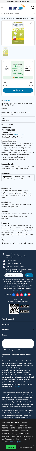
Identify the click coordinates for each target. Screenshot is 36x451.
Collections (10, 18)
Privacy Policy (15, 442)
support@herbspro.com (14, 263)
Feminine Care (19, 134)
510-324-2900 (11, 261)
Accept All (11, 447)
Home (3, 18)
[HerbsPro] (17, 7)
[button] (33, 7)
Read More (17, 386)
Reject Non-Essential (25, 447)
